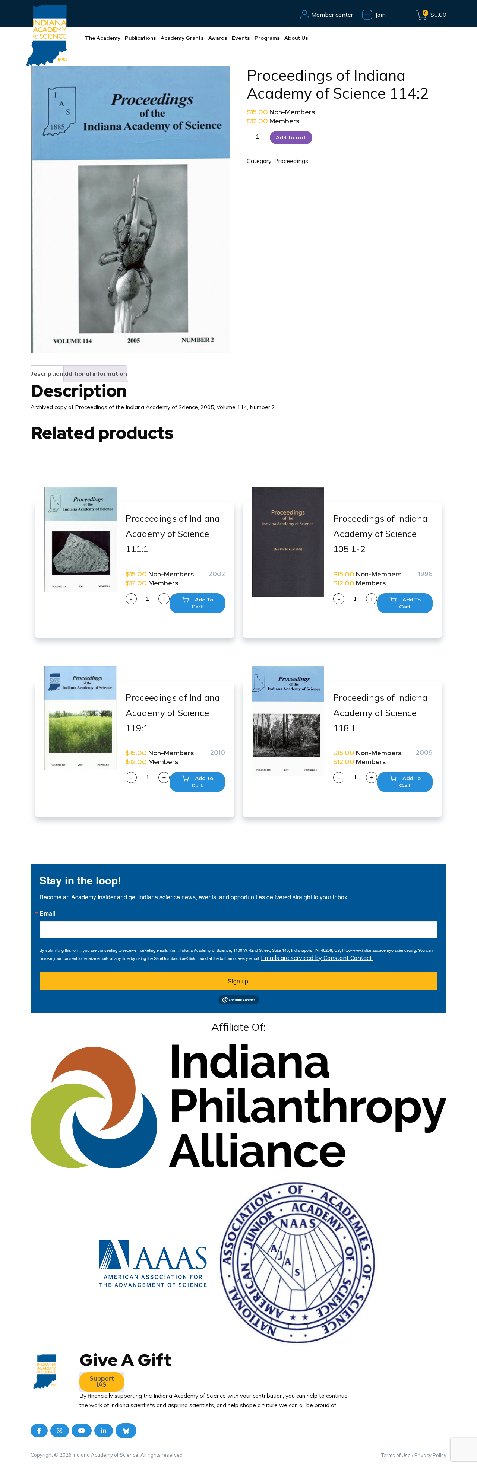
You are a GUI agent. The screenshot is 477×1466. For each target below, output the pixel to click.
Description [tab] (46, 373)
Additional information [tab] (93, 373)
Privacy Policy (430, 1455)
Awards (217, 38)
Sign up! (239, 981)
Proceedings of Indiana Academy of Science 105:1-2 (380, 533)
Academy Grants (182, 38)
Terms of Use (396, 1455)
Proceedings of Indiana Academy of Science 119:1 (173, 713)
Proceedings (291, 161)
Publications (140, 38)
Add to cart (291, 137)
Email (47, 913)
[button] (197, 603)
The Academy (102, 38)
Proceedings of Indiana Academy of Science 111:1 (173, 533)
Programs (267, 38)
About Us (296, 38)
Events (241, 38)
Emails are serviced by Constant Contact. (317, 957)
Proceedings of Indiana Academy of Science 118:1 (380, 713)
